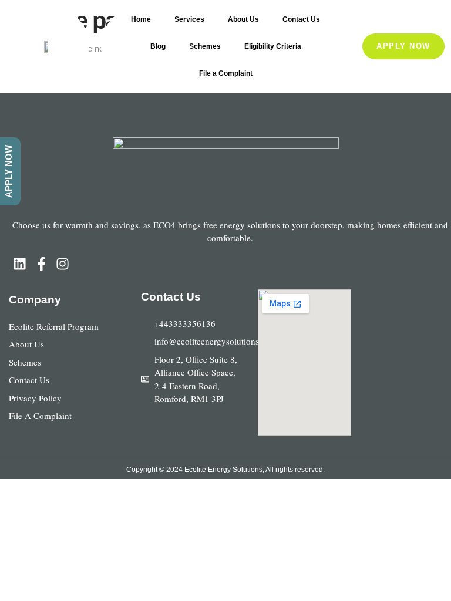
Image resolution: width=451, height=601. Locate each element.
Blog (158, 46)
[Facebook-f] (41, 264)
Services (189, 19)
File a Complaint (226, 73)
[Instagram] (63, 264)
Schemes (205, 46)
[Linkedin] (20, 264)
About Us (243, 19)
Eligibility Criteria (272, 46)
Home (141, 19)
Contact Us (301, 19)
